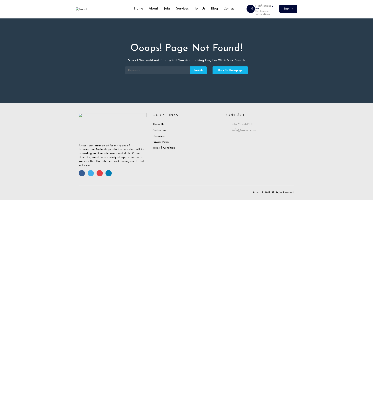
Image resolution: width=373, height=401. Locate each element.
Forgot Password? (12, 263)
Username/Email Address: (15, 235)
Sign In (288, 8)
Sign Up (32, 263)
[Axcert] (103, 9)
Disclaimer (159, 136)
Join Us (200, 8)
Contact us (159, 130)
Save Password (9, 274)
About (153, 8)
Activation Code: (10, 386)
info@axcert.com (244, 130)
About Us (158, 124)
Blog (214, 8)
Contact (229, 8)
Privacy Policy (161, 142)
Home (138, 8)
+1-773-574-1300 (242, 124)
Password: (6, 247)
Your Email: (6, 374)
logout (77, 209)
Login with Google (13, 287)
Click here (229, 365)
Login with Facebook (14, 283)
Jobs (167, 8)
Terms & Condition (164, 147)
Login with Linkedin (13, 291)
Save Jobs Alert (9, 339)
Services (182, 8)
